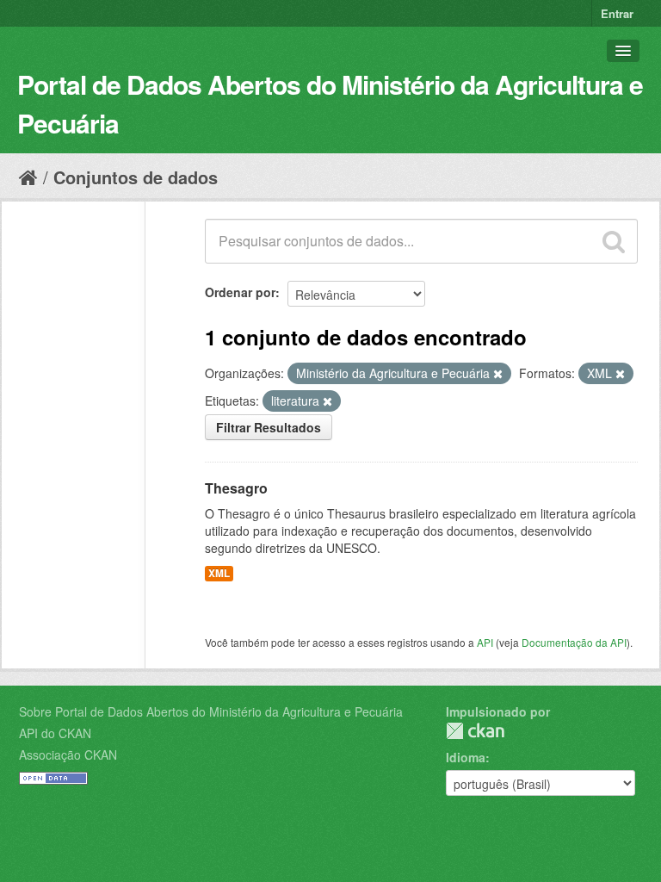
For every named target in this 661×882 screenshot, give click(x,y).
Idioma (465, 757)
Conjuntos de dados (135, 177)
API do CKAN (55, 733)
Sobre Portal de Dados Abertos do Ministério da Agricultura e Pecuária (211, 711)
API (485, 642)
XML (219, 573)
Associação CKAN (68, 754)
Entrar (617, 13)
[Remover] (498, 374)
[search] (613, 241)
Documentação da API (574, 642)
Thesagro (236, 488)
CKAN (475, 731)
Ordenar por (240, 292)
